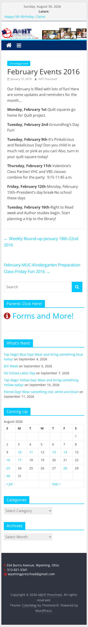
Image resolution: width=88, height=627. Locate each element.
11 (31, 452)
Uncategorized (18, 63)
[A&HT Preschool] (9, 45)
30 (8, 476)
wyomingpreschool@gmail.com (31, 574)
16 (8, 460)
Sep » (56, 484)
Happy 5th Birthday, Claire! (25, 17)
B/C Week (11, 366)
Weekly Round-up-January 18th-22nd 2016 (41, 242)
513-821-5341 (17, 570)
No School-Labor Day (19, 373)
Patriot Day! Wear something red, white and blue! (41, 392)
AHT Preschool (48, 79)
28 (65, 468)
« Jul (9, 484)
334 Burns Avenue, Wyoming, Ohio (32, 565)
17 (19, 460)
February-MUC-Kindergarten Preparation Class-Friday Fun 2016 (42, 268)
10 (19, 452)
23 (8, 468)
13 (54, 452)
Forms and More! (42, 316)
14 (65, 452)
